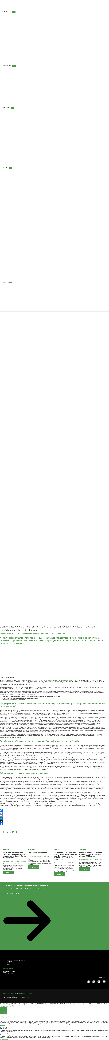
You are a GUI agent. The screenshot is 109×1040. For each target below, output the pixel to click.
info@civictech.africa (8, 968)
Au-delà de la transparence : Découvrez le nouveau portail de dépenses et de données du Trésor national (14, 855)
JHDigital (27, 997)
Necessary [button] (2, 1025)
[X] (53, 821)
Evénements (39, 633)
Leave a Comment (48, 633)
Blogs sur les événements (6, 633)
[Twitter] (53, 813)
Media (5, 282)
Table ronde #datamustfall (38, 853)
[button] (53, 662)
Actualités (24, 633)
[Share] (53, 823)
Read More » (8, 872)
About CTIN (7, 11)
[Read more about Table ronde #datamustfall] (34, 848)
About (8, 966)
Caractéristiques (31, 633)
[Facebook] (53, 810)
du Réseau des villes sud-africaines (70, 680)
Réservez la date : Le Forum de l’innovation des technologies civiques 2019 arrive (90, 854)
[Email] (53, 815)
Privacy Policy (13, 993)
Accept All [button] (11, 1006)
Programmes (7, 65)
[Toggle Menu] (13, 12)
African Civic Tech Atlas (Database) (16, 960)
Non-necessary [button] (4, 1033)
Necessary (4, 1027)
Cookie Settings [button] (4, 1006)
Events (5, 167)
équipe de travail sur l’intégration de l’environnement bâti (41, 680)
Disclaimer (6, 993)
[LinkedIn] (53, 818)
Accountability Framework (25, 993)
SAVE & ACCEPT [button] (4, 1039)
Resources (6, 107)
